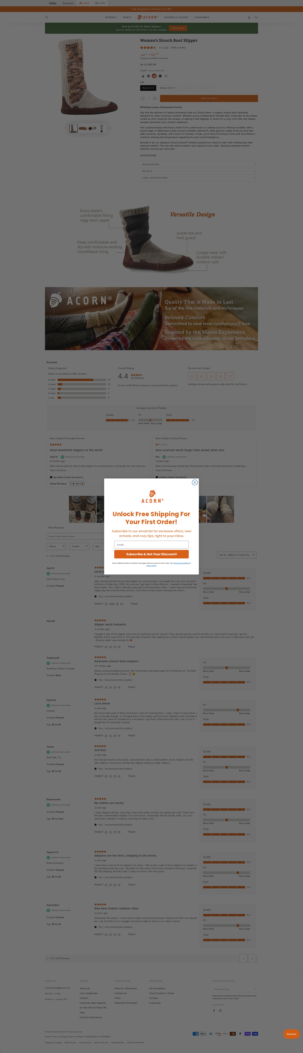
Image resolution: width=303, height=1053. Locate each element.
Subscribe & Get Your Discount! (151, 554)
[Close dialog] (195, 482)
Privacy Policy (151, 565)
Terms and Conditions (181, 563)
